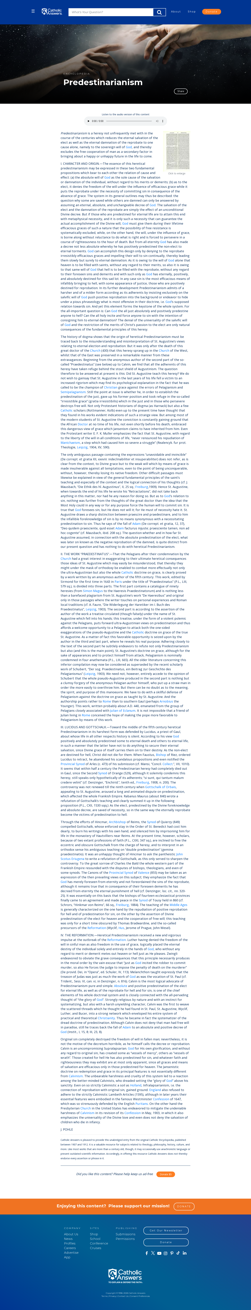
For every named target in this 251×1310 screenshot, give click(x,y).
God (129, 147)
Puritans (141, 1104)
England (155, 1090)
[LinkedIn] (185, 1253)
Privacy (112, 1296)
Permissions (125, 1239)
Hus (121, 928)
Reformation (96, 928)
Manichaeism (70, 443)
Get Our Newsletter (166, 1230)
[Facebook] (146, 1253)
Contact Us (123, 1296)
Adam (136, 524)
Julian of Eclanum (122, 710)
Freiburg (141, 487)
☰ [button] (33, 11)
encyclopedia (76, 73)
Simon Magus (93, 591)
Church (95, 350)
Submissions (125, 1234)
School (95, 1239)
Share (180, 91)
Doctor (83, 424)
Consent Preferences (140, 1296)
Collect (168, 764)
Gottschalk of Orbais (160, 787)
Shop (192, 11)
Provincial (68, 764)
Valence (143, 872)
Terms (104, 1296)
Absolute (120, 986)
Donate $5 (166, 1174)
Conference (99, 1243)
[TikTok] (178, 1253)
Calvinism (76, 1076)
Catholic (67, 410)
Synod (80, 764)
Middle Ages (178, 905)
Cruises (95, 1248)
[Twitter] (153, 1253)
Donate (212, 11)
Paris (118, 582)
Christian (110, 387)
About (176, 11)
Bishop (161, 755)
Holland (135, 1085)
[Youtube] (159, 1253)
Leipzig (82, 447)
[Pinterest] (172, 1253)
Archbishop (117, 822)
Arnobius (166, 701)
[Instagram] (165, 1253)
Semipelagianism (73, 392)
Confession (161, 1099)
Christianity (106, 1018)
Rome (107, 701)
